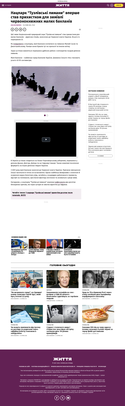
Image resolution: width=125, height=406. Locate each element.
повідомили (18, 44)
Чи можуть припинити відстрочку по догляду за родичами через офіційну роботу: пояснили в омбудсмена (98, 138)
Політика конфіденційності (40, 366)
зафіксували (60, 182)
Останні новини (96, 91)
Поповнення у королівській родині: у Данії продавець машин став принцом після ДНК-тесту (98, 97)
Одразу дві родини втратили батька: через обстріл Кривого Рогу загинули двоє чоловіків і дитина (100, 149)
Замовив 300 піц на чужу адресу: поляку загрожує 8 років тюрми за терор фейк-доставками (99, 117)
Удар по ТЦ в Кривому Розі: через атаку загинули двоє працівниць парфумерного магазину (97, 294)
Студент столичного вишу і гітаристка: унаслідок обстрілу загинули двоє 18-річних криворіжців (99, 127)
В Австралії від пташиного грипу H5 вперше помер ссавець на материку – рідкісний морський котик (98, 107)
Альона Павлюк (16, 25)
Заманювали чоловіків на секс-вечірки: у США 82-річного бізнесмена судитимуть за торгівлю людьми (62, 295)
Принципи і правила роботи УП (87, 366)
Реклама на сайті (24, 366)
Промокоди (102, 366)
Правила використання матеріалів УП (63, 366)
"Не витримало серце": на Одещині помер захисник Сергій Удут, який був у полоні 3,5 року (26, 294)
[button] (78, 89)
